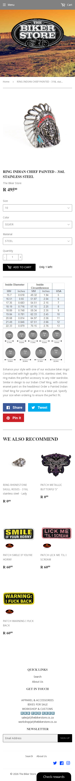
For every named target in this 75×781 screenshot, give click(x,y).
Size (5, 200)
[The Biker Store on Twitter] (55, 763)
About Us (37, 681)
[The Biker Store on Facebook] (62, 763)
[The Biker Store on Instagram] (68, 763)
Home (6, 81)
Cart (69, 4)
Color (6, 217)
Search (38, 676)
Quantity (8, 250)
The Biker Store (27, 774)
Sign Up (65, 738)
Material (7, 234)
